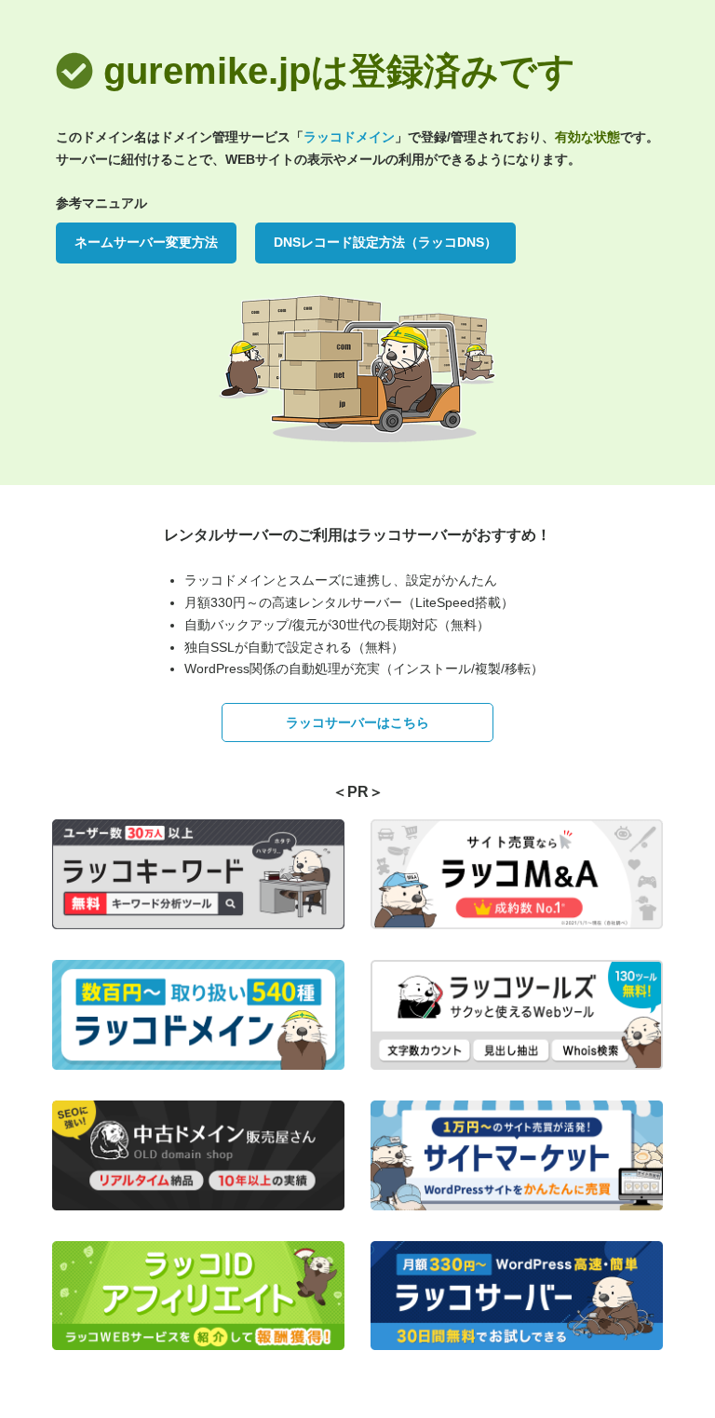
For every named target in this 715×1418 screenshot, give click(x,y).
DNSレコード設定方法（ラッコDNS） (385, 242)
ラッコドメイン (349, 136)
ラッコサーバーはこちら (357, 722)
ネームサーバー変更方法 (146, 242)
